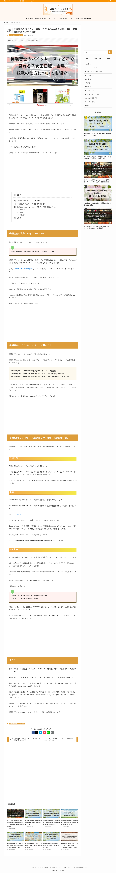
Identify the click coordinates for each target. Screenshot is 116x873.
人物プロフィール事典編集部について (78, 867)
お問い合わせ (53, 867)
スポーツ (90, 90)
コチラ (18, 514)
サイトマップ (62, 867)
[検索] (110, 1)
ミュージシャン (91, 67)
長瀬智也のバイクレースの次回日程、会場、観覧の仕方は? (36, 207)
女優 (88, 64)
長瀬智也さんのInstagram (23, 269)
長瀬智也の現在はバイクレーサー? (28, 200)
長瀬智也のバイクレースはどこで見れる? (30, 204)
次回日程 (22, 210)
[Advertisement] (42, 173)
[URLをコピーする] (52, 732)
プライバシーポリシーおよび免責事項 (38, 867)
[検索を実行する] (110, 52)
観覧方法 (22, 215)
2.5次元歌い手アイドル (94, 71)
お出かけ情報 (91, 98)
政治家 (89, 83)
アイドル (90, 75)
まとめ (18, 218)
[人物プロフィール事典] (58, 9)
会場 (21, 212)
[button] (33, 732)
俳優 (88, 86)
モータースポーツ (13, 35)
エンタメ (21, 35)
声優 (88, 79)
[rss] (108, 1)
